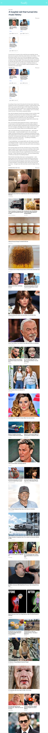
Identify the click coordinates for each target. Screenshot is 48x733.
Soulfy (24, 2)
